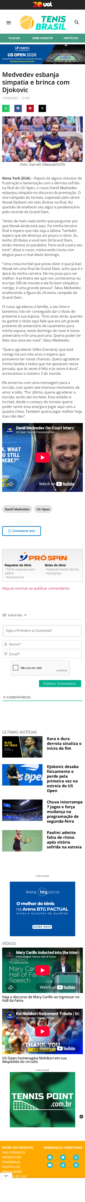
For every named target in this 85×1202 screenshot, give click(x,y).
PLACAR (14, 38)
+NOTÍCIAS (70, 38)
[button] (8, 22)
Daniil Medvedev (17, 509)
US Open (43, 509)
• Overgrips (53, 573)
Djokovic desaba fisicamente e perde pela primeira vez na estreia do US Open (63, 778)
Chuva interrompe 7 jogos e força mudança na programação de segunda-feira (65, 811)
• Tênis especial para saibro (20, 571)
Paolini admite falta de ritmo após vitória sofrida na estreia (64, 840)
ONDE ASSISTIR (42, 38)
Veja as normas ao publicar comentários (36, 588)
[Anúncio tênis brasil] (42, 934)
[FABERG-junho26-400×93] (42, 62)
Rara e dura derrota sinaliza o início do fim (64, 743)
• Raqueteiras (14, 577)
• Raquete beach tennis (62, 569)
